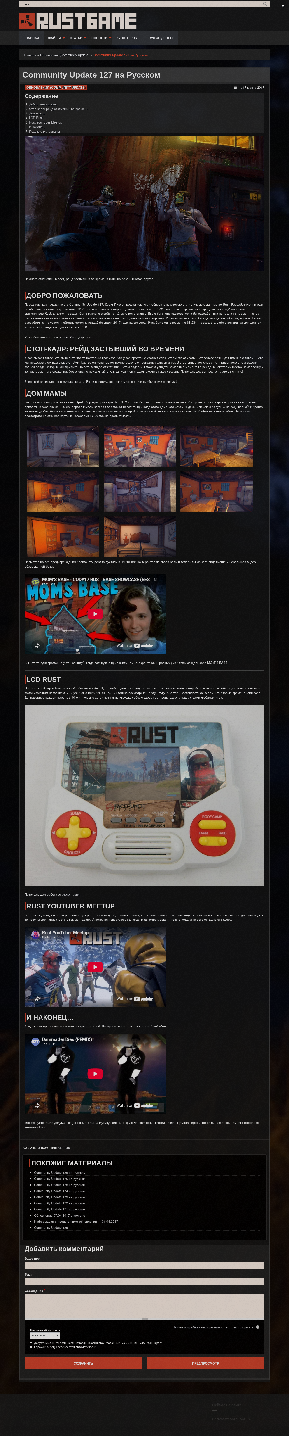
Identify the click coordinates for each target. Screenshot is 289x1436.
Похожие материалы (44, 131)
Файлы (54, 38)
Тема (28, 1274)
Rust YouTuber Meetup (45, 122)
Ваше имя (32, 1258)
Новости (99, 38)
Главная (31, 38)
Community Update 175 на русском (59, 1184)
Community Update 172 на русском (59, 1203)
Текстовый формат (45, 1330)
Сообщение (35, 1290)
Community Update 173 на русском (59, 1197)
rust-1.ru (64, 1147)
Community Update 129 (51, 1227)
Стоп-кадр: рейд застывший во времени (58, 108)
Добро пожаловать (43, 104)
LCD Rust (36, 117)
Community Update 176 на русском (59, 1178)
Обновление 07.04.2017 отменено (59, 1215)
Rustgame (87, 21)
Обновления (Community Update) (56, 87)
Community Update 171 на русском (59, 1209)
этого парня (71, 894)
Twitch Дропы (160, 38)
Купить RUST (128, 38)
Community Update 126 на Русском (60, 1172)
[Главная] (27, 20)
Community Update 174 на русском (59, 1191)
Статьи (76, 38)
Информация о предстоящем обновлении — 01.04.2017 (76, 1221)
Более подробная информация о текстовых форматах (214, 1327)
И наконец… (38, 126)
